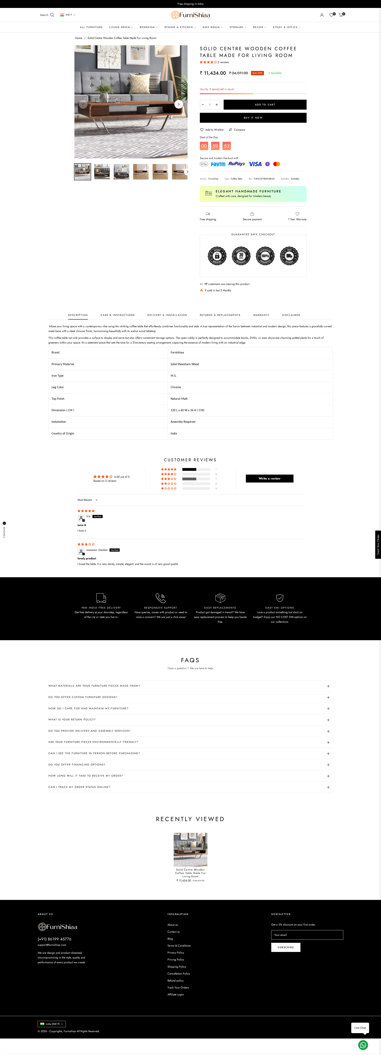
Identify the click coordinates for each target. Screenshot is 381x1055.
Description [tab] (78, 315)
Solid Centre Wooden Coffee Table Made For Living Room (190, 873)
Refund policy (175, 981)
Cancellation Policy (178, 974)
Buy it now (253, 118)
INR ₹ (69, 15)
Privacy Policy (175, 953)
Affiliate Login (175, 994)
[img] (86, 511)
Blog (170, 939)
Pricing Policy (175, 959)
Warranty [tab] (261, 315)
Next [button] (178, 104)
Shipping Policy (176, 967)
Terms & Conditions (179, 946)
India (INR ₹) (53, 1024)
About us (172, 925)
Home (78, 38)
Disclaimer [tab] (291, 315)
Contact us (173, 932)
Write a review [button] (269, 478)
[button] (47, 15)
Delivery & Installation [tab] (167, 315)
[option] (131, 101)
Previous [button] (83, 104)
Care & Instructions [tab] (118, 315)
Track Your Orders (178, 987)
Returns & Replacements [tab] (220, 315)
